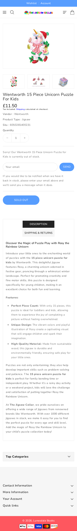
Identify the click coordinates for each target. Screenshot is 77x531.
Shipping (20, 109)
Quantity (8, 130)
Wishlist (31, 3)
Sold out (21, 200)
